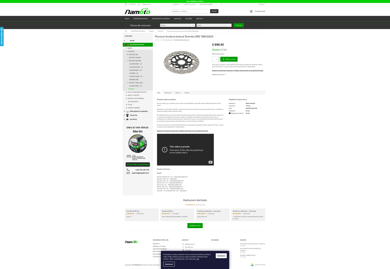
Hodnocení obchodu (195, 200)
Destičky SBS (133, 54)
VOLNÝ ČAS (133, 115)
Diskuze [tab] (177, 93)
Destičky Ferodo (135, 57)
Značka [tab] (186, 93)
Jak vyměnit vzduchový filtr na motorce (252, 244)
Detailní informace (218, 74)
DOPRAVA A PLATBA (190, 4)
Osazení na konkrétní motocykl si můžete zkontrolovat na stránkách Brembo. (182, 131)
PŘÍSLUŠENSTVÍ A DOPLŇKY (139, 111)
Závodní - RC (133, 73)
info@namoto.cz (190, 244)
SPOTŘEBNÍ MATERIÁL (137, 44)
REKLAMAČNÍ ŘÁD (158, 254)
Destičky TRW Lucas (136, 83)
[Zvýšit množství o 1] (219, 58)
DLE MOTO (133, 119)
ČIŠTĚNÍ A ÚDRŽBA (134, 108)
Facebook (188, 250)
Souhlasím (221, 256)
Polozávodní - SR (135, 70)
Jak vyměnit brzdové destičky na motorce (250, 249)
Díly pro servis (133, 101)
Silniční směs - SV (135, 86)
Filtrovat (238, 25)
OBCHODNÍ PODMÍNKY (206, 4)
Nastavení (169, 264)
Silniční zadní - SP (135, 76)
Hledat (214, 11)
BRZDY (130, 48)
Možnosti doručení (218, 54)
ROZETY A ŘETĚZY (133, 95)
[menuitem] (127, 18)
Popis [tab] (158, 93)
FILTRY (130, 104)
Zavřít (223, 80)
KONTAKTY (176, 4)
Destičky (131, 51)
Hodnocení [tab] (167, 93)
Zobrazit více (195, 226)
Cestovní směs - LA (136, 67)
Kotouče (131, 89)
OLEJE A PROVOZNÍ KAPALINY (137, 92)
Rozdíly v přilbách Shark (248, 255)
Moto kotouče (250, 103)
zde (197, 259)
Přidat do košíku (230, 59)
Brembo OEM (133, 79)
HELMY (132, 40)
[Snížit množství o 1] (219, 60)
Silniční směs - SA (135, 64)
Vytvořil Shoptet (260, 264)
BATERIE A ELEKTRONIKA (136, 98)
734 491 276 (189, 247)
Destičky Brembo (135, 61)
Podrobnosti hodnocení (181, 40)
